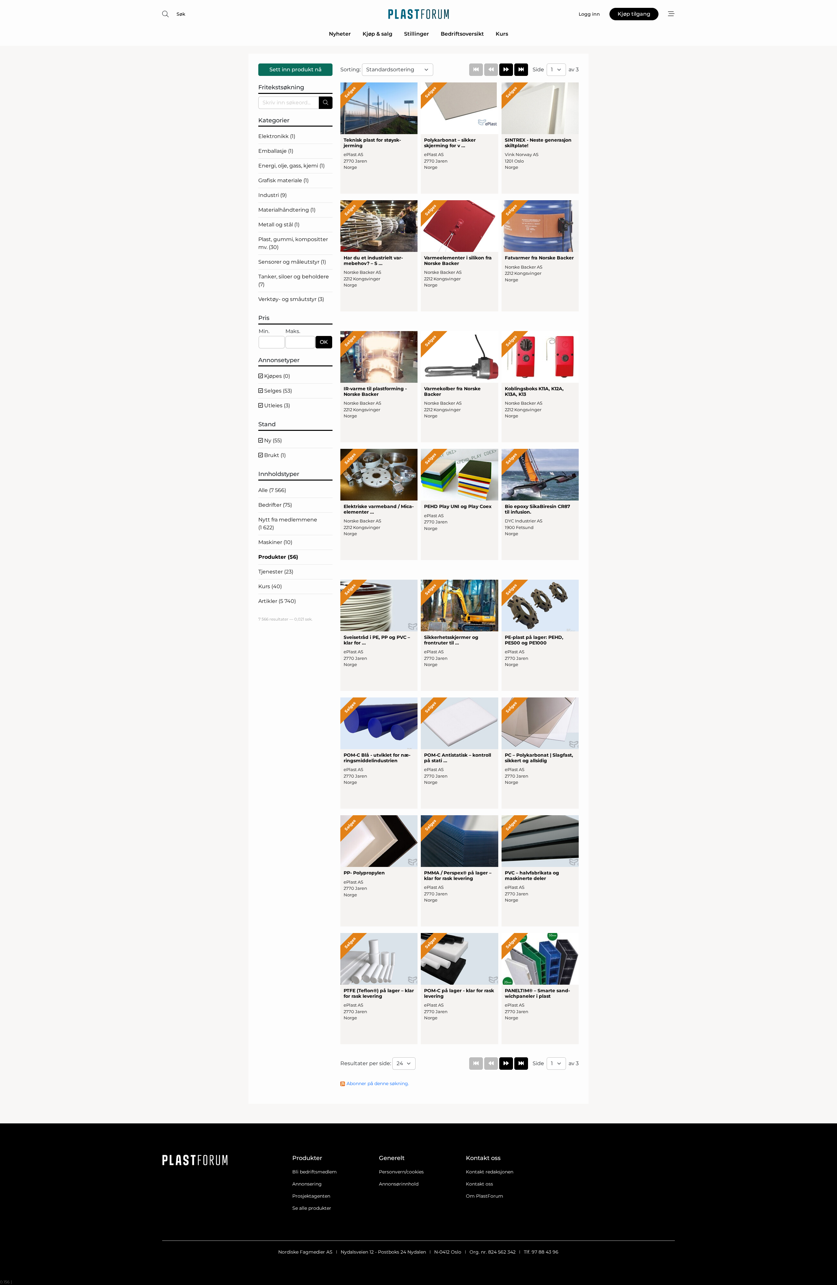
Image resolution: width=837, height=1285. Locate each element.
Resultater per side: (366, 1063)
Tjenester (275, 572)
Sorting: (351, 69)
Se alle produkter (311, 1208)
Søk (181, 14)
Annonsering (307, 1184)
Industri (272, 195)
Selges (277, 391)
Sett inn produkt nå (295, 69)
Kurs (502, 34)
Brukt (274, 455)
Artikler (277, 601)
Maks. (292, 331)
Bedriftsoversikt (462, 34)
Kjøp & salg (377, 34)
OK (324, 342)
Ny (272, 440)
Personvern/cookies (401, 1172)
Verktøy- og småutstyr (291, 299)
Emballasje (275, 151)
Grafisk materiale (283, 180)
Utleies (276, 405)
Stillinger (416, 34)
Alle (272, 490)
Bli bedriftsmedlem (314, 1172)
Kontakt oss (479, 1184)
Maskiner (275, 542)
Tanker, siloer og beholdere (293, 280)
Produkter (278, 557)
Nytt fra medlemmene (287, 524)
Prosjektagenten (311, 1196)
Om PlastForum (484, 1196)
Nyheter (340, 34)
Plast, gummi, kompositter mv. (293, 243)
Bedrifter (275, 505)
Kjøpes (276, 376)
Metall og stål (278, 224)
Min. (264, 331)
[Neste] (506, 69)
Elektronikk (276, 136)
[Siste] (521, 69)
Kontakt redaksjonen (489, 1172)
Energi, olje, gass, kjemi (291, 166)
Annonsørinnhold (398, 1184)
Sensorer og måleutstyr (292, 262)
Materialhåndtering (287, 210)
